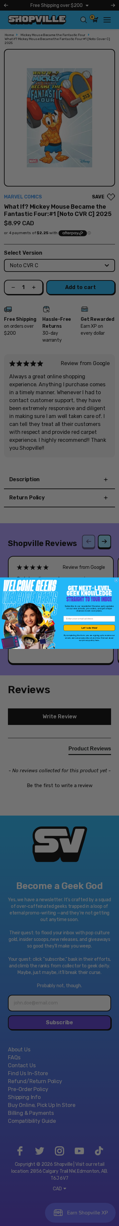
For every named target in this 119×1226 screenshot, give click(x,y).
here (97, 640)
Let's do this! (89, 627)
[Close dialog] (116, 579)
